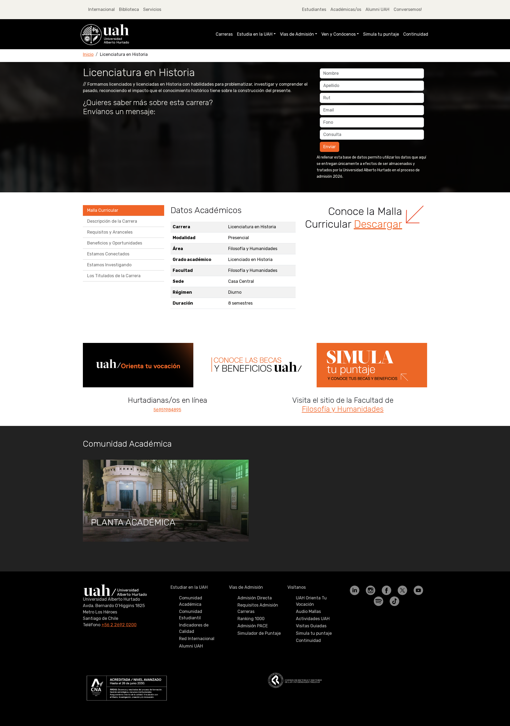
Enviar (329, 146)
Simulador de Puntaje (259, 633)
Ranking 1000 (251, 618)
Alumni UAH (377, 9)
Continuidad (415, 34)
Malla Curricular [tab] (102, 210)
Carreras (224, 34)
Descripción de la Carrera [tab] (112, 221)
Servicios (152, 9)
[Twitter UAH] (403, 589)
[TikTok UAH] (394, 601)
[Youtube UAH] (418, 589)
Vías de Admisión (297, 34)
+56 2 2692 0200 (119, 624)
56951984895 (167, 409)
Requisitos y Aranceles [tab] (110, 232)
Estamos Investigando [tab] (109, 264)
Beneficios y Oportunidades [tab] (114, 243)
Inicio (88, 54)
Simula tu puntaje (381, 34)
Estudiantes (314, 9)
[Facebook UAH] (387, 589)
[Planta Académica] (166, 501)
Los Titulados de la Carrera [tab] (114, 275)
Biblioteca (129, 9)
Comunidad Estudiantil (190, 614)
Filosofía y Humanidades (343, 409)
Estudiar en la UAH (189, 587)
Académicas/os (345, 9)
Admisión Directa (254, 597)
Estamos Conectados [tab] (108, 253)
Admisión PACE (252, 625)
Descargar (378, 224)
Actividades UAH (313, 618)
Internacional (101, 9)
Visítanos (296, 587)
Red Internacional (196, 638)
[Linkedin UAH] (355, 589)
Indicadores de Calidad (194, 628)
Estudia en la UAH (255, 34)
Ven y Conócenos (338, 34)
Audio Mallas (308, 611)
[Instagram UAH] (371, 589)
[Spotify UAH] (379, 601)
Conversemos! (408, 9)
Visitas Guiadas (311, 625)
